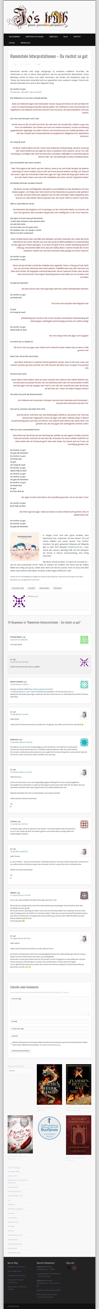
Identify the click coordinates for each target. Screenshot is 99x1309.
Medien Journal (13, 1222)
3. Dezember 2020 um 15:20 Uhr (21, 742)
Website (15, 1036)
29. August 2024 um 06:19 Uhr (20, 938)
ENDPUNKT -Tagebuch (15, 1209)
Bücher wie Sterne (14, 1191)
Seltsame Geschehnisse (16, 1267)
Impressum (25, 43)
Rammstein (58, 588)
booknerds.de (13, 1187)
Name (14, 1021)
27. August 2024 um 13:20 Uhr (20, 895)
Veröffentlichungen (34, 37)
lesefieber (11, 1213)
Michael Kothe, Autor (44, 1294)
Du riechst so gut (18, 588)
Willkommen (14, 37)
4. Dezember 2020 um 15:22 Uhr (21, 772)
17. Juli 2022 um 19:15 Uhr (19, 824)
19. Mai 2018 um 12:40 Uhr (19, 684)
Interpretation (44, 588)
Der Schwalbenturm (15, 1271)
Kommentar (16, 999)
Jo (15, 64)
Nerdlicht (11, 1231)
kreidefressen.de (75, 547)
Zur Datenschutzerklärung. (49, 1045)
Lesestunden (12, 1218)
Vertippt (77, 37)
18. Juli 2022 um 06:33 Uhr (19, 852)
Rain (39, 64)
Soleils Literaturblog (15, 1244)
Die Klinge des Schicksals (16, 1275)
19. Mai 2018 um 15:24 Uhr (19, 714)
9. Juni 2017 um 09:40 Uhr (19, 640)
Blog (66, 37)
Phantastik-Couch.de (15, 1235)
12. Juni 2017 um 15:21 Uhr (19, 662)
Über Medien (12, 1248)
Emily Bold (11, 1204)
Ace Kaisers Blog (13, 1171)
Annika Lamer (12, 1176)
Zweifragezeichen (14, 1253)
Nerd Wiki (11, 1226)
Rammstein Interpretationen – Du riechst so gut (48, 1283)
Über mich (53, 37)
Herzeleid (31, 588)
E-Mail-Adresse (18, 1029)
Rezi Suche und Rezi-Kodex (51, 1290)
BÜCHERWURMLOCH (15, 1196)
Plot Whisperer (13, 1239)
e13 (9, 1200)
